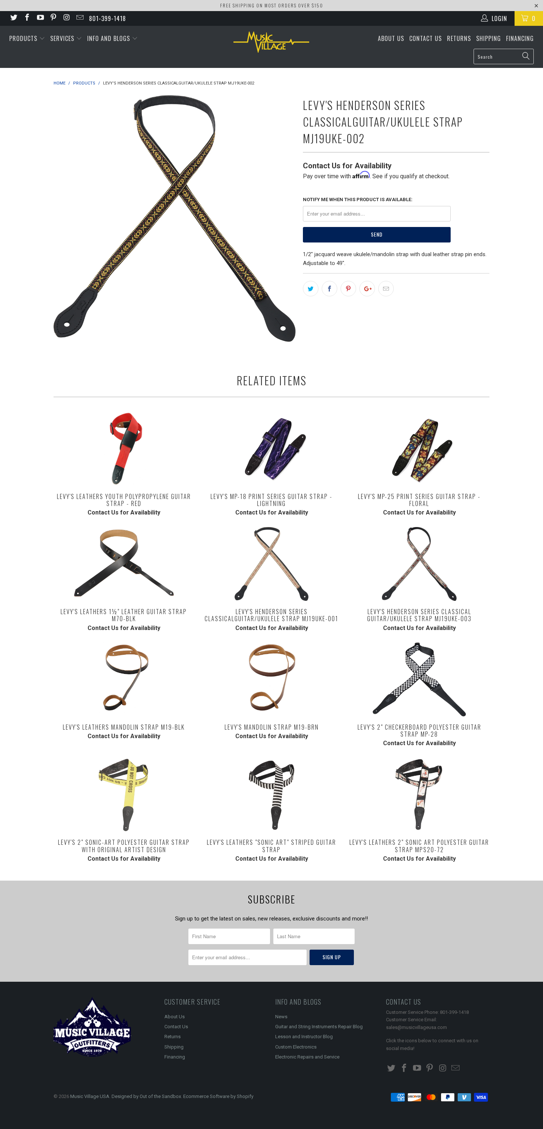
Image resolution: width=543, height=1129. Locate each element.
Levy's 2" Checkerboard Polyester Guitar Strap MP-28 (419, 679)
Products (24, 38)
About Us (391, 38)
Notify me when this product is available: (358, 199)
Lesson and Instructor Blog (304, 1036)
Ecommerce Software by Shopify (218, 1096)
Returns (459, 38)
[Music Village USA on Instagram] (66, 18)
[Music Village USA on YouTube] (40, 18)
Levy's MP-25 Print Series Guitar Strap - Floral (419, 449)
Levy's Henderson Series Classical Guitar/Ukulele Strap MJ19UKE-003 (419, 564)
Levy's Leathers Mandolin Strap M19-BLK (124, 679)
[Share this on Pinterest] (348, 288)
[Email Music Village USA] (79, 18)
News (281, 1016)
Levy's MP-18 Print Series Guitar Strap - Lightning (271, 449)
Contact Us (425, 38)
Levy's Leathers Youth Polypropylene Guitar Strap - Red (124, 449)
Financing (520, 38)
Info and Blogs (109, 38)
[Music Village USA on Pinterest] (53, 18)
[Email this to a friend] (386, 288)
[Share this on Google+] (367, 288)
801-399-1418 (107, 18)
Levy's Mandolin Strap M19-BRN (271, 679)
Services (63, 38)
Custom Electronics (296, 1047)
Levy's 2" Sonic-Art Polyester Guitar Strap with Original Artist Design (124, 795)
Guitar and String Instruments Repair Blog (319, 1026)
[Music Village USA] (271, 42)
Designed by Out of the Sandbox (146, 1096)
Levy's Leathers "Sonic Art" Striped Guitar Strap (271, 795)
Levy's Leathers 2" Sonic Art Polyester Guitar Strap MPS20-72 (419, 795)
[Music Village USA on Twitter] (13, 18)
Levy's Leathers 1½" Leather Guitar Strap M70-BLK (124, 564)
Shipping (488, 38)
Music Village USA (89, 1096)
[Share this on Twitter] (310, 288)
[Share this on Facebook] (329, 288)
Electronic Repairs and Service (307, 1057)
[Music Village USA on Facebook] (27, 18)
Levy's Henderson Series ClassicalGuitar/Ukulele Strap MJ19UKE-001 (271, 564)
